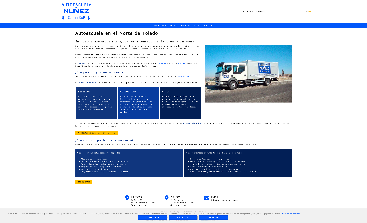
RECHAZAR (183, 217)
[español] (310, 11)
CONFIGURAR (152, 217)
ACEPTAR (213, 217)
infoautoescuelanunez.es (224, 200)
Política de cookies (291, 214)
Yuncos (181, 63)
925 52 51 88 (179, 205)
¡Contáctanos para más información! (96, 133)
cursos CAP (184, 76)
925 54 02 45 (140, 205)
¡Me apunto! (84, 182)
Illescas (162, 63)
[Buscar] (307, 11)
